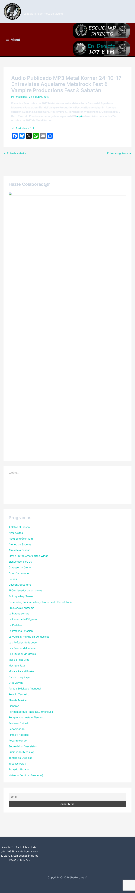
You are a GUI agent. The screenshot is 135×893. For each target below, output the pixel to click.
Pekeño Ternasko (19, 694)
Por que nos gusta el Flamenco (27, 717)
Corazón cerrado (19, 573)
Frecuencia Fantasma (21, 608)
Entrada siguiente (119, 153)
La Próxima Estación (21, 631)
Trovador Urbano (19, 769)
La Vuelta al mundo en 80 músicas (29, 636)
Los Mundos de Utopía (22, 654)
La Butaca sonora (19, 613)
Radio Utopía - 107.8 (44, 9)
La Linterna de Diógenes (23, 619)
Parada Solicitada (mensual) (25, 688)
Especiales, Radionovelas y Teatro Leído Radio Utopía (40, 602)
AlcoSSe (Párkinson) (21, 538)
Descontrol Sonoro (20, 584)
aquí (79, 116)
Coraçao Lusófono (20, 567)
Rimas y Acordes (19, 734)
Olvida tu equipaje (19, 677)
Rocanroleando (18, 740)
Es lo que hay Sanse (21, 596)
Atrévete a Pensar (19, 550)
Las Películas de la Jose (23, 642)
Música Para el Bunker (22, 671)
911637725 (23, 860)
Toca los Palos (17, 763)
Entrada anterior (15, 153)
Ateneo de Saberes (20, 544)
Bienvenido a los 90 (20, 561)
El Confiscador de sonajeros (25, 590)
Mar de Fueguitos (19, 659)
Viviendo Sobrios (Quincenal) (26, 775)
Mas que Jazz (17, 665)
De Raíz (13, 579)
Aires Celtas (16, 532)
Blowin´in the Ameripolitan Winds (28, 555)
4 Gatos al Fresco (19, 527)
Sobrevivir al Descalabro (23, 746)
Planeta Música (18, 700)
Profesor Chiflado (19, 723)
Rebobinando (17, 729)
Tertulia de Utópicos (20, 757)
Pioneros (14, 706)
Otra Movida (16, 682)
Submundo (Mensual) (21, 752)
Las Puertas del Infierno (23, 648)
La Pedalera (15, 625)
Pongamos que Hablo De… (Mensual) (31, 711)
